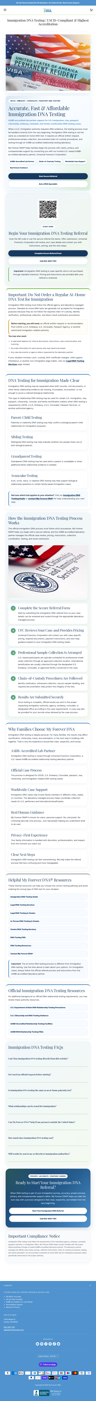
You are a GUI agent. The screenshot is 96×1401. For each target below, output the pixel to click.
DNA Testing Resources (20, 945)
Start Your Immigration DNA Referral (48, 1211)
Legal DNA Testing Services (22, 905)
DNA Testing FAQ (18, 937)
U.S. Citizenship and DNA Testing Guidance (29, 1015)
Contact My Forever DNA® (21, 954)
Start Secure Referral (48, 176)
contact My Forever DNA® (40, 498)
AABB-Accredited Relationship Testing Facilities (31, 1024)
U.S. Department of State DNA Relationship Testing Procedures (37, 1007)
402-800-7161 (9, 1327)
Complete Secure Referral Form (48, 253)
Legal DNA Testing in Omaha (22, 913)
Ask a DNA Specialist (48, 184)
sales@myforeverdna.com (14, 1330)
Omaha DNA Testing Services (23, 929)
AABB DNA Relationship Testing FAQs (26, 1032)
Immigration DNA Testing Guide (24, 897)
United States (47, 1356)
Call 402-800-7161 (48, 261)
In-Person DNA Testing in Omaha (24, 921)
